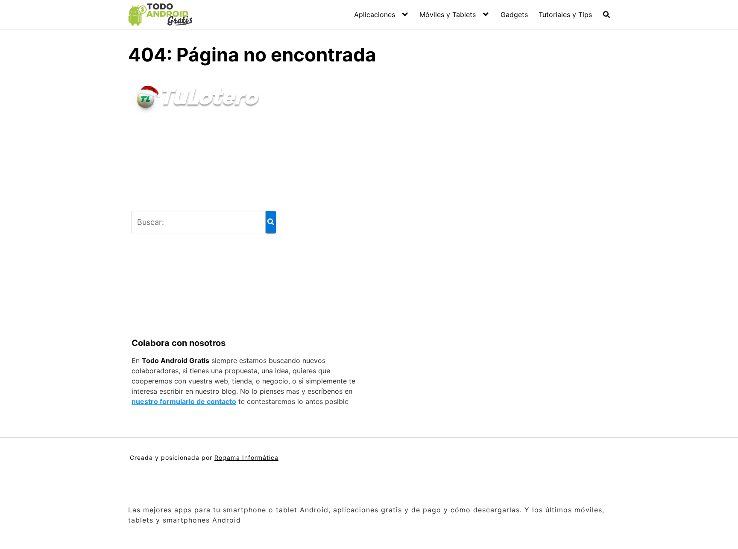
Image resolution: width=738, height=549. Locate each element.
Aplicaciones (374, 14)
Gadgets (514, 14)
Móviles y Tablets (447, 14)
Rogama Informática (246, 457)
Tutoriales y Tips (565, 14)
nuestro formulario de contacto (184, 401)
